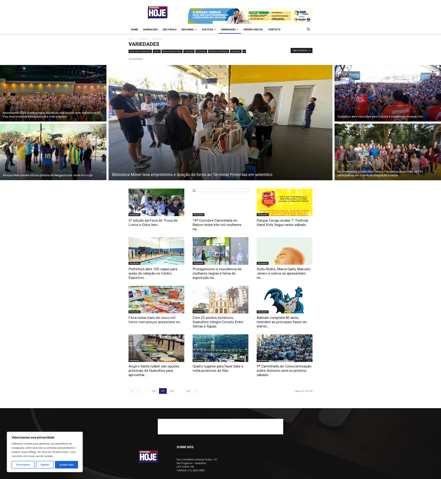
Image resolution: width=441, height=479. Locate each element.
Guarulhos (150, 29)
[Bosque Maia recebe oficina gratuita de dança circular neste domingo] (53, 152)
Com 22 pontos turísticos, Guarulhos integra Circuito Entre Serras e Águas (218, 322)
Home (134, 29)
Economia (201, 51)
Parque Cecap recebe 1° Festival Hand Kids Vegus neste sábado (282, 222)
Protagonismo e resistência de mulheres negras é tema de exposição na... (217, 273)
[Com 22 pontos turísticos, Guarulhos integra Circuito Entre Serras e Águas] (220, 299)
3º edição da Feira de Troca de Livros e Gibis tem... (153, 222)
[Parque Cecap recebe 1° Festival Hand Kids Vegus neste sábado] (284, 202)
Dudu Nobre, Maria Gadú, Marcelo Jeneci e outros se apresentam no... (283, 273)
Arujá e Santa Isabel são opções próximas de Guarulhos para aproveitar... (154, 370)
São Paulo (170, 29)
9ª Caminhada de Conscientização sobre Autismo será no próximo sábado (284, 370)
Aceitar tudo (67, 464)
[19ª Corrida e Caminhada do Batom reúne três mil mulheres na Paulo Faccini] (220, 202)
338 (172, 391)
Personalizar (23, 464)
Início (131, 38)
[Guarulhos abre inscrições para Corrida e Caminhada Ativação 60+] (388, 93)
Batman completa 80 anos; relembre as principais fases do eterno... (282, 322)
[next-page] (196, 391)
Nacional (187, 29)
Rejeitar (45, 464)
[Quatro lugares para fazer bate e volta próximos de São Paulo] (220, 348)
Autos (156, 51)
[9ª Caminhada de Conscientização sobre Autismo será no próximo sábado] (284, 348)
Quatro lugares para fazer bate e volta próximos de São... (218, 368)
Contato (274, 29)
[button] (308, 29)
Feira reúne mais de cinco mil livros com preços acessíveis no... (155, 320)
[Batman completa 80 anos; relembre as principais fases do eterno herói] (284, 299)
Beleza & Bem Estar (172, 51)
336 (154, 391)
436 (188, 391)
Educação (235, 51)
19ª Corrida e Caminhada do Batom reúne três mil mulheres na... (217, 224)
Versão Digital (253, 29)
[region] (45, 452)
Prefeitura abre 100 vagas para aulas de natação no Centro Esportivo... (153, 273)
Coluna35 (189, 51)
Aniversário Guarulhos (140, 51)
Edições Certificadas (218, 51)
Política (207, 29)
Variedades (228, 29)
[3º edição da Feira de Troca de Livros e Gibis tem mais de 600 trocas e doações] (156, 202)
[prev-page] (131, 391)
